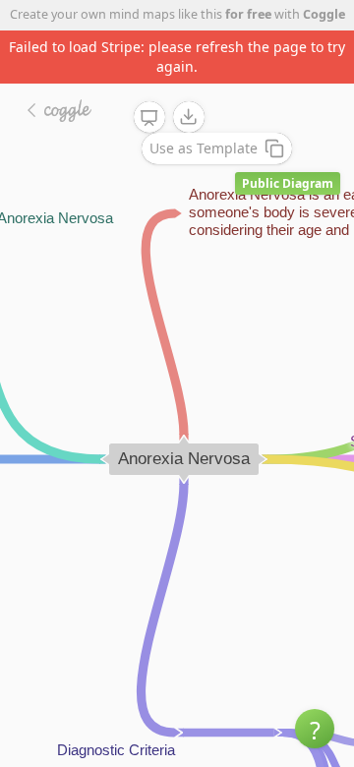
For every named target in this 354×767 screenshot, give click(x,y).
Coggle (324, 14)
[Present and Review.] (149, 118)
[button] (314, 728)
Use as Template (203, 148)
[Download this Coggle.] (189, 117)
